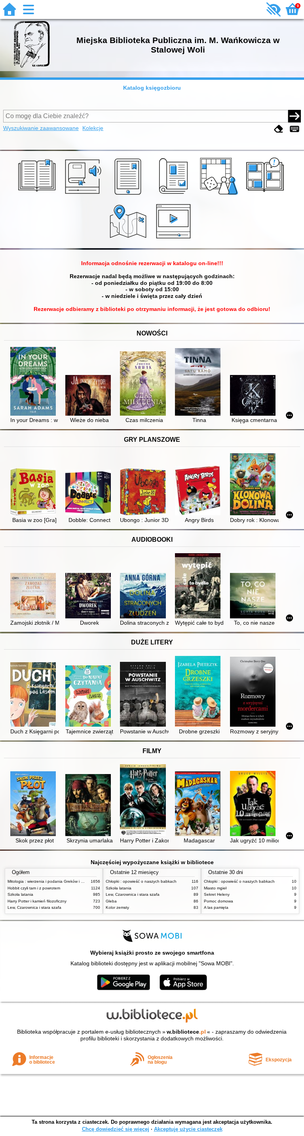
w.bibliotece (186, 1032)
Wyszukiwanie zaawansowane (41, 128)
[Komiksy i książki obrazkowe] (266, 195)
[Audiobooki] (84, 195)
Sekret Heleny (217, 894)
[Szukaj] (294, 116)
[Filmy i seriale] (175, 239)
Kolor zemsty (117, 907)
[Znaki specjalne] (294, 129)
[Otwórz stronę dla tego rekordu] (34, 382)
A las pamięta (216, 907)
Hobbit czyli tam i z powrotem (34, 888)
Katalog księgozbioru (152, 88)
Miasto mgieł (215, 888)
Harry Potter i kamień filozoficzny (37, 901)
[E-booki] (129, 195)
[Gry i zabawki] (220, 195)
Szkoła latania (20, 894)
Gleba (111, 901)
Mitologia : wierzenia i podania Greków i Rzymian (52, 881)
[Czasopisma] (175, 195)
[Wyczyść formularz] (278, 129)
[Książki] (38, 195)
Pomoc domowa (218, 901)
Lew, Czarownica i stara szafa (34, 907)
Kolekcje (92, 128)
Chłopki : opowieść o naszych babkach (141, 881)
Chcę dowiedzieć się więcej (115, 1129)
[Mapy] (129, 239)
